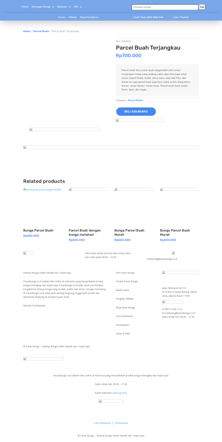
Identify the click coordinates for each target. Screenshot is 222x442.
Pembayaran (121, 422)
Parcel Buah (41, 31)
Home (24, 6)
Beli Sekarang (136, 111)
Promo (61, 17)
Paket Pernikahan (89, 17)
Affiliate (73, 17)
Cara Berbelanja (102, 422)
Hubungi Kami (119, 392)
